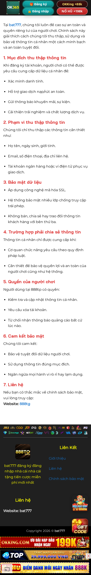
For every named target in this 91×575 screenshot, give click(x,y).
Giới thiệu (57, 458)
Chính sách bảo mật (66, 479)
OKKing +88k (72, 4)
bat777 (60, 531)
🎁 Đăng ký (38, 4)
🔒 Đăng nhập (38, 11)
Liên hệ (55, 468)
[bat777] (13, 7)
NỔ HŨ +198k (72, 11)
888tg (25, 404)
